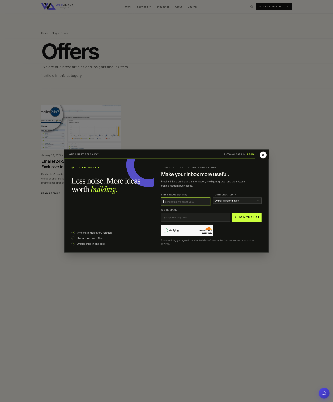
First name (174, 194)
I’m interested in (224, 194)
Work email (169, 210)
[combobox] (237, 201)
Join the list (248, 217)
